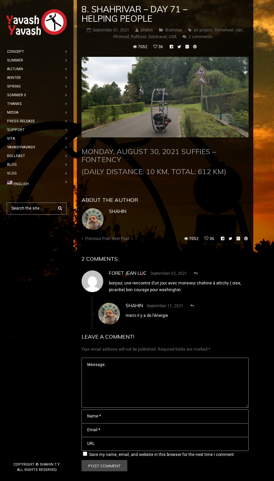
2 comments (200, 36)
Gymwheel (224, 30)
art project (202, 30)
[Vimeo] (47, 453)
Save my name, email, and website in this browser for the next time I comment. (162, 454)
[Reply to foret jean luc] (193, 273)
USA (172, 36)
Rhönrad (121, 36)
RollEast (138, 36)
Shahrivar (173, 30)
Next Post (120, 238)
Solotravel (157, 36)
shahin (117, 211)
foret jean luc (128, 273)
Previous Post (98, 238)
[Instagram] (36, 453)
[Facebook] (26, 453)
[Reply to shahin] (189, 306)
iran (239, 30)
